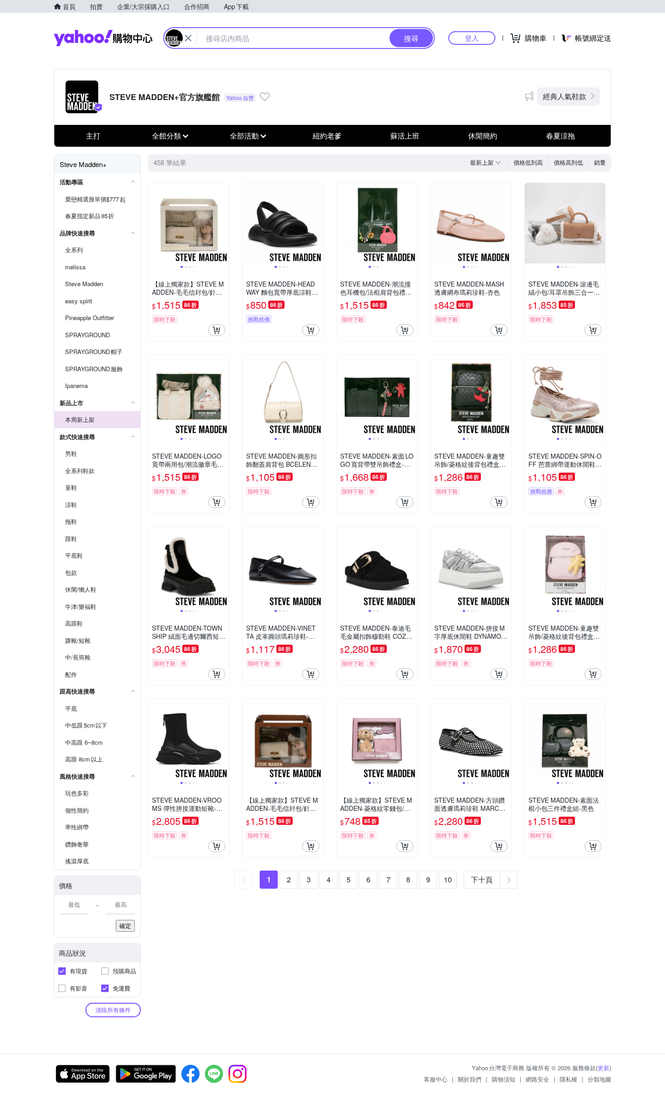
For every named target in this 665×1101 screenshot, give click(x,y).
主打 (93, 135)
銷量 (600, 162)
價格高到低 (568, 162)
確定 (125, 925)
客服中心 (435, 1079)
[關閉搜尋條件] (188, 38)
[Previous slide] (154, 223)
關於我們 (469, 1079)
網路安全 (537, 1079)
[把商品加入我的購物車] (216, 330)
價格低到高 (528, 162)
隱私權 (568, 1079)
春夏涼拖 (560, 135)
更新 (603, 1067)
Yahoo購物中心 (103, 38)
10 (448, 879)
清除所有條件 (113, 1009)
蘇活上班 (404, 135)
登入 (472, 38)
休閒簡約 (482, 135)
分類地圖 (599, 1079)
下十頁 (482, 879)
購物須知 (503, 1079)
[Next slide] (223, 223)
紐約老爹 (327, 135)
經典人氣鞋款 (564, 96)
